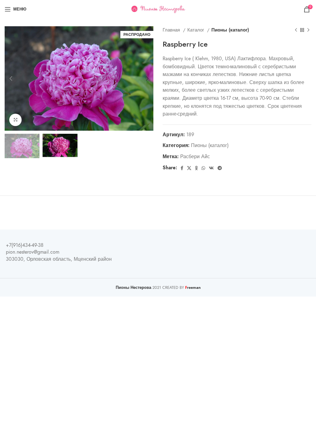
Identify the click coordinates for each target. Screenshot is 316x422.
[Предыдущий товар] (296, 30)
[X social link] (189, 168)
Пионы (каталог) (230, 30)
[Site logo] (158, 9)
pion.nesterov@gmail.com (32, 252)
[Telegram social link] (220, 168)
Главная (172, 30)
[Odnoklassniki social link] (196, 168)
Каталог (196, 30)
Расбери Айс (195, 156)
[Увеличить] (15, 120)
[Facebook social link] (182, 168)
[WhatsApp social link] (203, 168)
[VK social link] (211, 168)
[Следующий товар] (308, 30)
